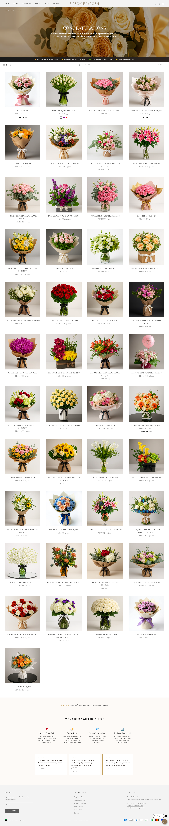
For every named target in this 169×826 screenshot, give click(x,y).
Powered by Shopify (83, 820)
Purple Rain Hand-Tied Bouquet (22, 373)
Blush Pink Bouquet (146, 216)
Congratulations (20, 10)
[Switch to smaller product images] (7, 64)
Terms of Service (79, 800)
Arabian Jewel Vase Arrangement (146, 425)
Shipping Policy (79, 797)
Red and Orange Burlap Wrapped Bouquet (105, 374)
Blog (37, 4)
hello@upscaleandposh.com (136, 808)
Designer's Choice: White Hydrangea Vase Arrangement (64, 635)
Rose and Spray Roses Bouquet (22, 477)
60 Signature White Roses (105, 634)
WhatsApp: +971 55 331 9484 (136, 803)
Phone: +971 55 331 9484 (135, 806)
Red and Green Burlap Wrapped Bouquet (22, 426)
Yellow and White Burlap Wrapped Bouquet (64, 478)
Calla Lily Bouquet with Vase (105, 477)
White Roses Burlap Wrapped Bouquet (22, 320)
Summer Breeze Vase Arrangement (105, 268)
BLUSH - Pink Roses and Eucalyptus (105, 111)
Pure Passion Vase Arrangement (105, 216)
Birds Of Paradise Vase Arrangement (105, 530)
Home (6, 10)
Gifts (15, 4)
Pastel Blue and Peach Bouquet (63, 530)
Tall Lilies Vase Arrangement (146, 163)
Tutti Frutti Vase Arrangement (146, 477)
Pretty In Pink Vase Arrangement (146, 373)
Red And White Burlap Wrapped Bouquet (105, 583)
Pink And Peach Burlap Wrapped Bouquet (22, 217)
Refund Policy (78, 807)
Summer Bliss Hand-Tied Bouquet (146, 111)
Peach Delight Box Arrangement (146, 268)
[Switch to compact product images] (10, 64)
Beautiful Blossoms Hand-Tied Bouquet (22, 269)
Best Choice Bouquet (64, 268)
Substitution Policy (80, 803)
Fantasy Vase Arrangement (22, 582)
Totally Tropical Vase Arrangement (64, 582)
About (46, 4)
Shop (7, 4)
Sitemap (76, 813)
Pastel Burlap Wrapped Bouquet (146, 582)
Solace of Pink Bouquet (105, 425)
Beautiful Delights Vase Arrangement (64, 425)
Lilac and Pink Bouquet (146, 634)
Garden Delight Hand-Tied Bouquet (63, 163)
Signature (26, 4)
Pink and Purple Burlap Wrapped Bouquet (146, 321)
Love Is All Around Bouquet (105, 320)
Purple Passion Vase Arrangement (63, 216)
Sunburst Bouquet (22, 163)
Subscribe (12, 811)
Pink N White (22, 111)
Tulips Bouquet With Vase (64, 111)
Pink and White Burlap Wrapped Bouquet (105, 164)
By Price (57, 4)
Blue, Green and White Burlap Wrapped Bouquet (146, 531)
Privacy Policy (78, 810)
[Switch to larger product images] (4, 64)
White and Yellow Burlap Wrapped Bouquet (22, 531)
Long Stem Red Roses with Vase (64, 320)
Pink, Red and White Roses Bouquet (22, 634)
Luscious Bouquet (22, 687)
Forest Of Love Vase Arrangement (64, 373)
